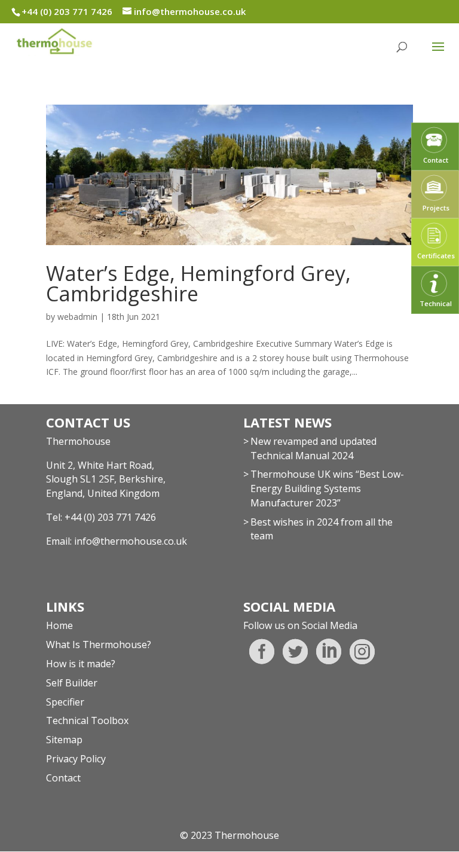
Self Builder (71, 682)
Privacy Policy (76, 758)
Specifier (65, 702)
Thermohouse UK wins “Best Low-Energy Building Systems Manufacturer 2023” (327, 488)
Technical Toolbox (87, 720)
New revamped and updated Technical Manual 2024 (313, 448)
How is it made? (80, 663)
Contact (63, 777)
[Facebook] (261, 651)
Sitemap (64, 739)
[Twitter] (295, 651)
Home (59, 625)
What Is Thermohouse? (98, 644)
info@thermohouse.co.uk (130, 541)
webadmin (77, 316)
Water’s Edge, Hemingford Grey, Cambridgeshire (198, 283)
